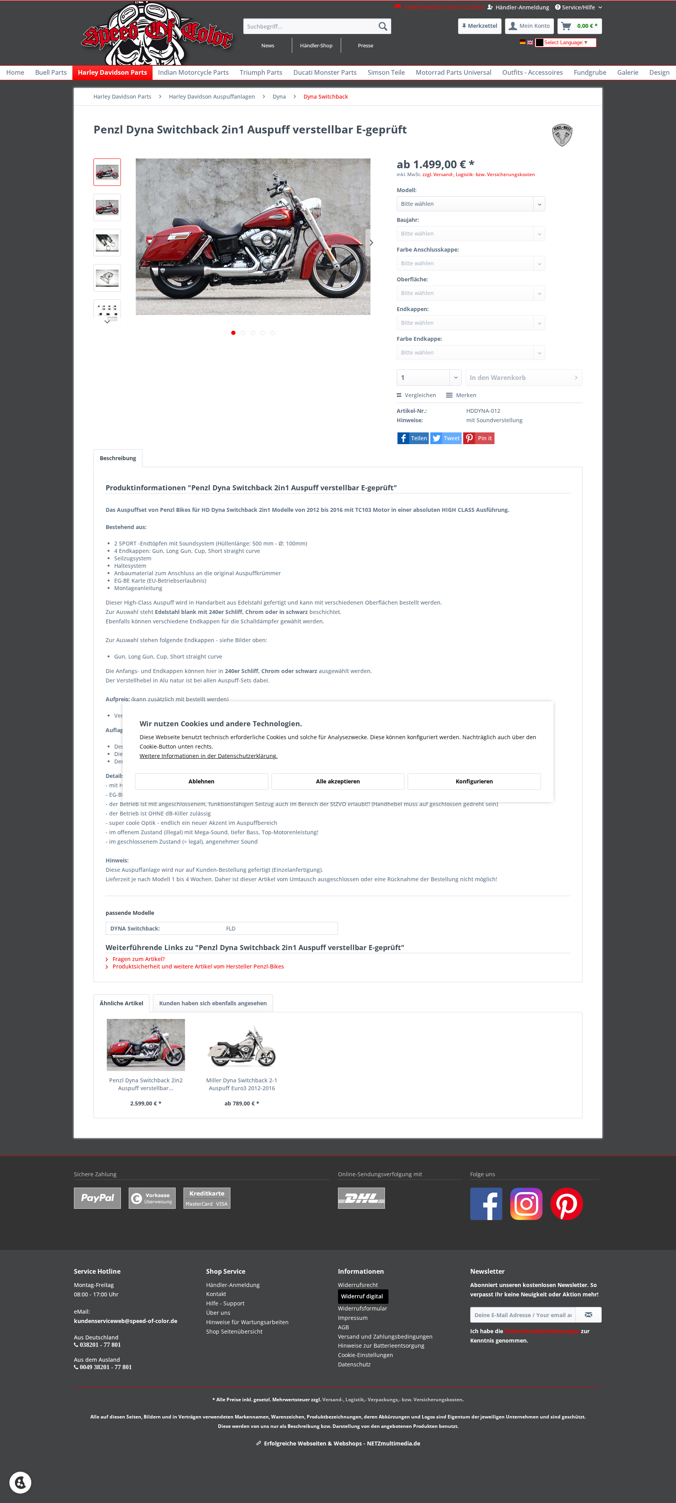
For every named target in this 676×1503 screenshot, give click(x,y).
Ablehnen (201, 781)
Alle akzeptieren (338, 781)
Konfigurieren (474, 781)
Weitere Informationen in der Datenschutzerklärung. (209, 756)
